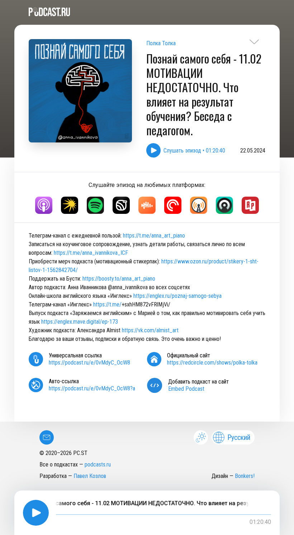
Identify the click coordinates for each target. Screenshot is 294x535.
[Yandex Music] (69, 205)
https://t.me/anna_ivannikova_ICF (91, 252)
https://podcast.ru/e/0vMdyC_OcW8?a (92, 388)
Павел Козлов (90, 476)
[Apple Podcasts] (43, 205)
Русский (238, 437)
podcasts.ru (98, 464)
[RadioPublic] (250, 205)
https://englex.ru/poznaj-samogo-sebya (177, 295)
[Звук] (121, 205)
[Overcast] (198, 205)
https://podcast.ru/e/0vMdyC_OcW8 (89, 362)
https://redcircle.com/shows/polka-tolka (212, 362)
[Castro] (224, 205)
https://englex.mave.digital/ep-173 (79, 321)
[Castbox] (147, 205)
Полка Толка (161, 43)
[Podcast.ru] (147, 12)
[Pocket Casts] (172, 205)
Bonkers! (245, 476)
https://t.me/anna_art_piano (154, 235)
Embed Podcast (186, 388)
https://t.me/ (107, 304)
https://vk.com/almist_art (150, 330)
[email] (46, 437)
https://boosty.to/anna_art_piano (118, 278)
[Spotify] (95, 205)
